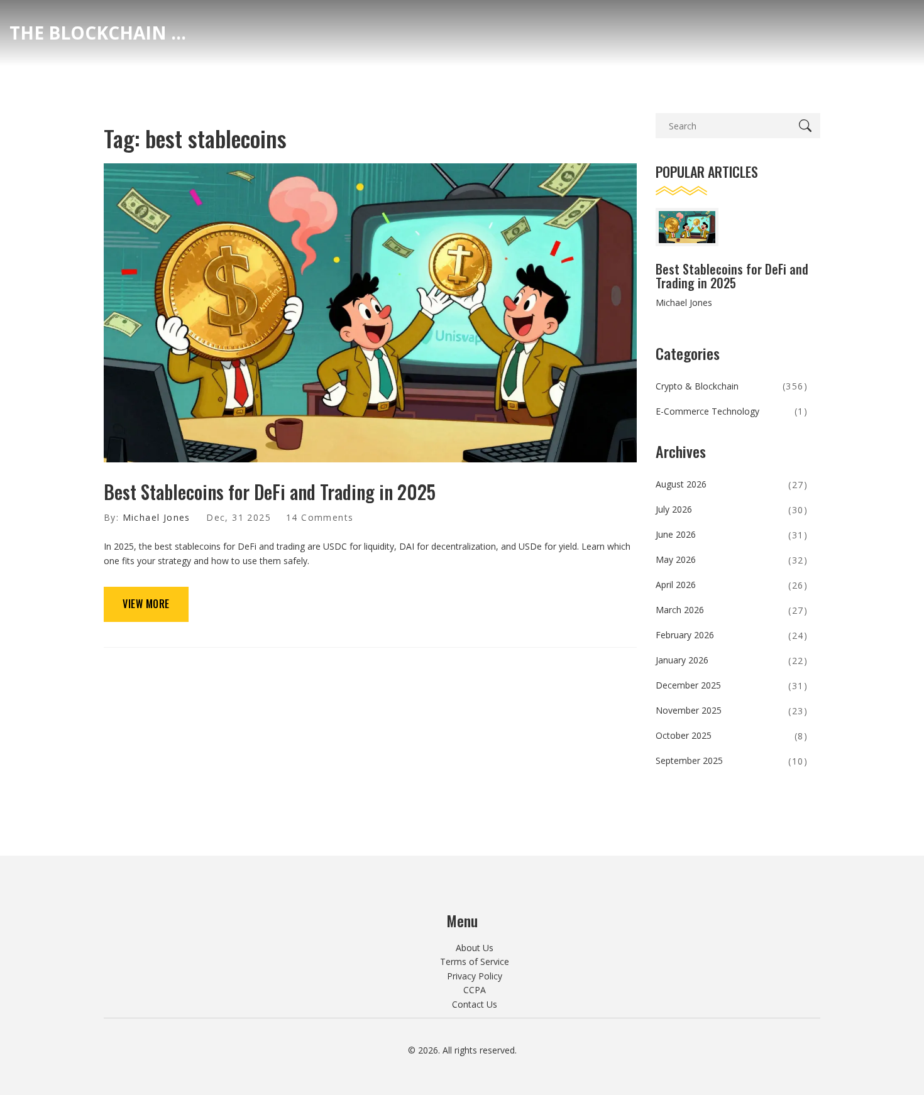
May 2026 (732, 559)
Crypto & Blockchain (732, 386)
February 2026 (732, 635)
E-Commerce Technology (732, 411)
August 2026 (732, 484)
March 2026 (732, 610)
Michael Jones (156, 517)
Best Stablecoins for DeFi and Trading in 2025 (270, 491)
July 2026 (732, 509)
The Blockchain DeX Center (103, 33)
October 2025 (732, 735)
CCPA (474, 990)
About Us (474, 948)
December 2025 (732, 685)
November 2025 (732, 710)
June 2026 (732, 534)
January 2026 (732, 660)
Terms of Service (474, 961)
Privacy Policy (474, 976)
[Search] (807, 125)
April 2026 (732, 585)
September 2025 (732, 760)
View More (146, 603)
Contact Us (474, 1004)
